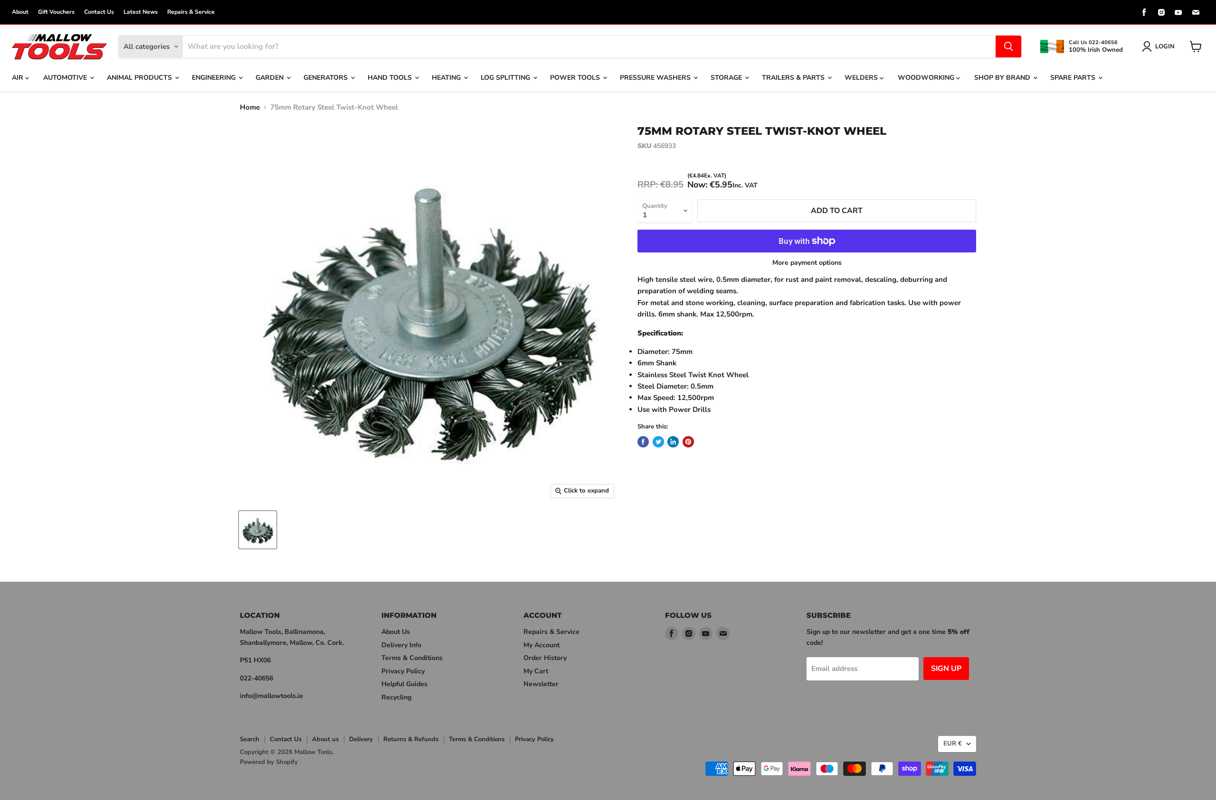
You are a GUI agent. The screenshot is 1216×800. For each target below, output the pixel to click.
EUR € (952, 743)
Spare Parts (1073, 77)
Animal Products (140, 77)
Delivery (361, 739)
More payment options (807, 263)
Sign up (946, 668)
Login (1165, 46)
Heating (447, 77)
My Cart (535, 671)
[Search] (1008, 46)
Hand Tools (391, 77)
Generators (327, 77)
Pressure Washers (656, 77)
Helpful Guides (404, 683)
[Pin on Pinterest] (688, 441)
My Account (541, 645)
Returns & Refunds (410, 739)
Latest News (141, 12)
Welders (862, 77)
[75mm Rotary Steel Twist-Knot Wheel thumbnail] (257, 530)
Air (18, 77)
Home (250, 107)
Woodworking (927, 77)
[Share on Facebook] (643, 441)
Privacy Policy (403, 671)
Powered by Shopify (269, 762)
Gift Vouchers (56, 12)
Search (249, 739)
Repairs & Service (191, 12)
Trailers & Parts (794, 77)
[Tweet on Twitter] (658, 441)
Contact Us (99, 12)
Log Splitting (506, 77)
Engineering (215, 77)
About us (325, 739)
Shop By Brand (1003, 77)
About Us (395, 631)
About (20, 12)
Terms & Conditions (412, 657)
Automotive (66, 77)
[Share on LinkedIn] (673, 441)
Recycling (396, 697)
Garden (270, 77)
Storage (727, 77)
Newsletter (541, 683)
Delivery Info (401, 645)
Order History (545, 657)
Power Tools (576, 77)
